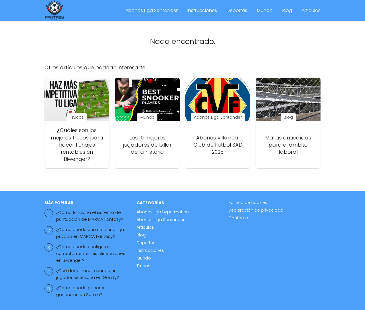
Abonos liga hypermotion (163, 212)
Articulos (311, 10)
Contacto (238, 218)
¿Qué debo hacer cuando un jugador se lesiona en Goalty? (87, 274)
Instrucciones (202, 10)
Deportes (237, 10)
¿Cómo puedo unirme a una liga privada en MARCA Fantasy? (90, 232)
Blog (287, 10)
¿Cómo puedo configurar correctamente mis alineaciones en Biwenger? (90, 253)
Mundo (265, 10)
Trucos (143, 266)
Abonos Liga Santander (151, 10)
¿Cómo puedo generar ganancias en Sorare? (80, 291)
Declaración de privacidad (255, 210)
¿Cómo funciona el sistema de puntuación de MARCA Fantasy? (89, 215)
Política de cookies (247, 202)
